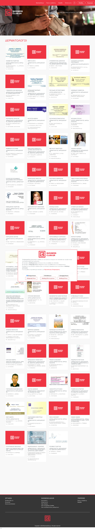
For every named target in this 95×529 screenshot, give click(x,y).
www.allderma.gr (11, 339)
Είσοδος (81, 3)
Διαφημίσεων (64, 275)
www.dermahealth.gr (56, 158)
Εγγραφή (90, 3)
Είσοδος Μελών (9, 500)
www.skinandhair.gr (12, 309)
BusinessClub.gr (40, 3)
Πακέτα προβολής (51, 3)
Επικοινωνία (68, 3)
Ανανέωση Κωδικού (10, 504)
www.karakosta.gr (55, 338)
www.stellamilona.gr (77, 128)
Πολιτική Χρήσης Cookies (47, 505)
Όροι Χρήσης (44, 504)
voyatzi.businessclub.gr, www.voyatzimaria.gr (34, 128)
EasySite (60, 3)
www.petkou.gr (76, 246)
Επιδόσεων (47, 275)
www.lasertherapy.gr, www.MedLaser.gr (33, 459)
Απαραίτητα (32, 275)
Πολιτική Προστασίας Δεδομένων (50, 507)
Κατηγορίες (44, 500)
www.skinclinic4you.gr (78, 306)
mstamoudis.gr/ (76, 216)
